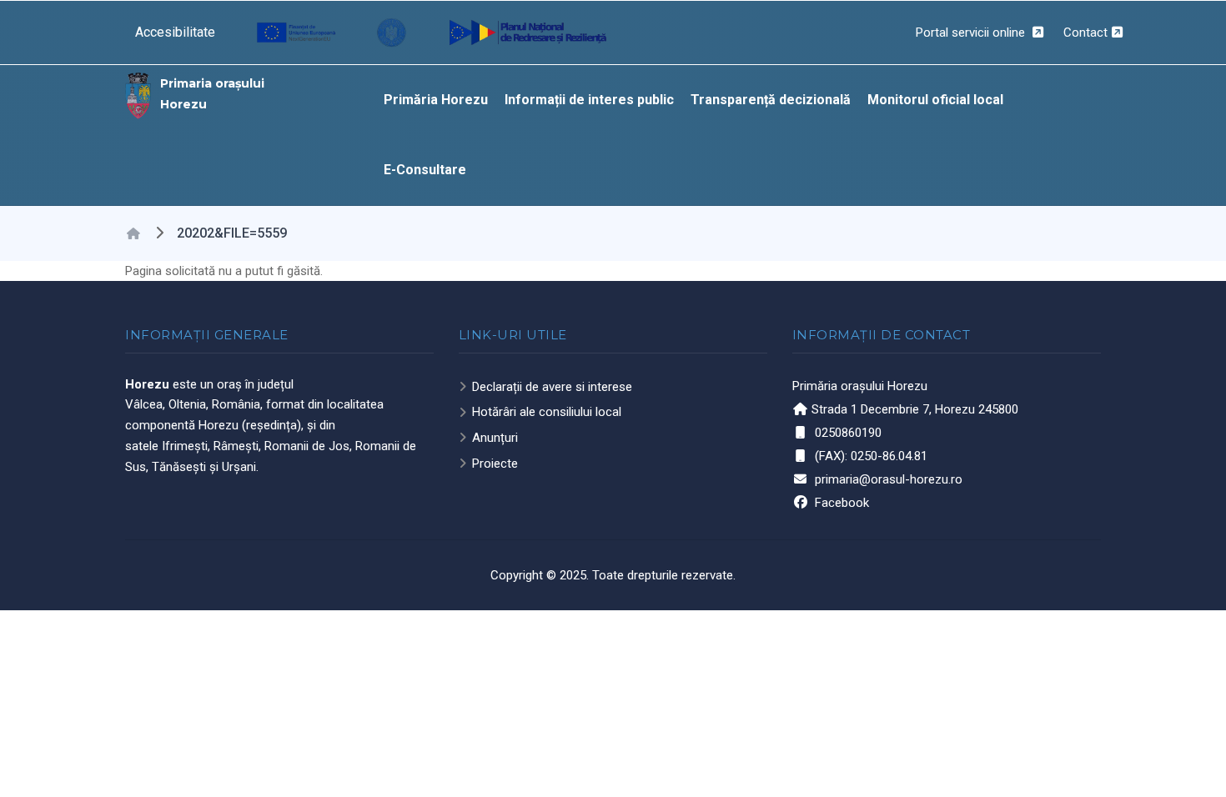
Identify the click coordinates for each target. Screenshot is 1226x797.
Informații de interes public (589, 100)
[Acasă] (138, 94)
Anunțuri (495, 437)
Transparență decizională (771, 100)
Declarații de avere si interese (552, 386)
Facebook (842, 502)
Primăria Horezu (436, 100)
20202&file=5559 (232, 233)
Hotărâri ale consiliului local (546, 411)
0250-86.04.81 (889, 456)
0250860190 (848, 432)
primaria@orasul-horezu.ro (888, 479)
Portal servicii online (972, 32)
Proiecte (495, 463)
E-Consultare (425, 170)
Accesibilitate (175, 32)
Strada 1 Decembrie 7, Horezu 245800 (914, 409)
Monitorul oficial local (935, 100)
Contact (1085, 32)
